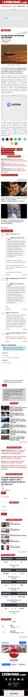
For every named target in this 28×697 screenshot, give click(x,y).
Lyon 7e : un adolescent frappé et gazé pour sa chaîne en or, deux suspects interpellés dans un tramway (13, 451)
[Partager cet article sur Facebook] (3, 139)
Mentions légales (16, 690)
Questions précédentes (5, 496)
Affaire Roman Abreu (15, 524)
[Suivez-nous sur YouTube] (18, 680)
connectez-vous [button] (16, 357)
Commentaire (5, 360)
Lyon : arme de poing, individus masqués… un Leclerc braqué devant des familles (17, 438)
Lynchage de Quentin (15, 547)
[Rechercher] (25, 2)
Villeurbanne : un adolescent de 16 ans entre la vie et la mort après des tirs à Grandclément (14, 466)
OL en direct (12, 412)
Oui (3, 486)
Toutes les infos (22, 442)
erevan (20, 149)
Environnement (13, 429)
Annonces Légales (21, 6)
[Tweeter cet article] (7, 139)
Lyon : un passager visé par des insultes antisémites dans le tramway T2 (13, 462)
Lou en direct (12, 406)
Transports (6, 30)
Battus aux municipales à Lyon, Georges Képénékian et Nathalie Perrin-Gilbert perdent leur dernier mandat (13, 170)
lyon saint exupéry (7, 151)
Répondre (8, 274)
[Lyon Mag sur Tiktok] (22, 680)
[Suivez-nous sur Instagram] (14, 680)
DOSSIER (11, 522)
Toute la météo (22, 637)
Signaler (25, 274)
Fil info (14, 6)
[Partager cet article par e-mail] (12, 143)
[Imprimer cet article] (25, 139)
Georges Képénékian (8, 153)
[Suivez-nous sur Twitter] (10, 680)
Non (3, 488)
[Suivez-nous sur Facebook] (14, 654)
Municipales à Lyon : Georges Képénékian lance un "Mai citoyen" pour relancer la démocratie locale (14, 165)
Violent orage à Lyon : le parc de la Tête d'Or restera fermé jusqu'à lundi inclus (18, 432)
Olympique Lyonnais (14, 541)
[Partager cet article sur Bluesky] (19, 139)
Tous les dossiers (22, 552)
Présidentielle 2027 (15, 530)
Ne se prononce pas (6, 490)
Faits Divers (12, 435)
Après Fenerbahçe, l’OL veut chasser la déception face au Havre (17, 415)
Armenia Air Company (9, 149)
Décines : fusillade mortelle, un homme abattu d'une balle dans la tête (18, 426)
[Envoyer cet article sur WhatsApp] (15, 139)
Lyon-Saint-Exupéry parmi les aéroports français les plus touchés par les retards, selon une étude (14, 160)
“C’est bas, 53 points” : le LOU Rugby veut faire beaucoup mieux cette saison (18, 420)
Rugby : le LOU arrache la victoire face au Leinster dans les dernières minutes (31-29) (18, 409)
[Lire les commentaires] (16, 143)
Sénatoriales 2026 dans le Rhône (18, 535)
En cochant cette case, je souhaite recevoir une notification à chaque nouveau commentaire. (13, 381)
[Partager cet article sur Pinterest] (11, 139)
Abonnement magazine (6, 6)
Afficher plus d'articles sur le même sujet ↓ (9, 175)
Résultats (25, 498)
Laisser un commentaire (7, 231)
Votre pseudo (5, 353)
